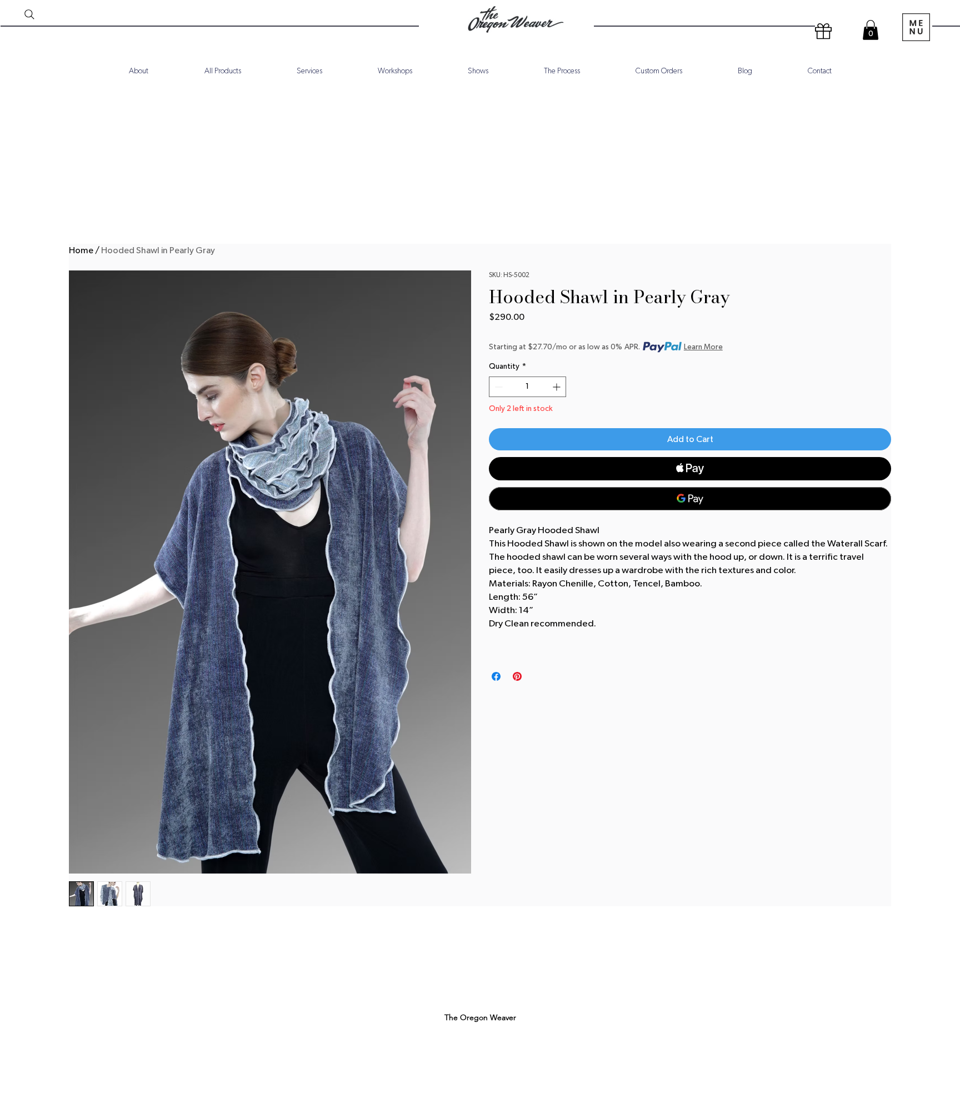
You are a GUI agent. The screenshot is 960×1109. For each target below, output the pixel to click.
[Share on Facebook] (496, 676)
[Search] (29, 14)
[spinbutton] (527, 387)
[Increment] (557, 387)
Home (81, 250)
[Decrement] (497, 387)
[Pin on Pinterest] (517, 676)
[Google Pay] (690, 498)
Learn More (703, 347)
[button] (870, 30)
